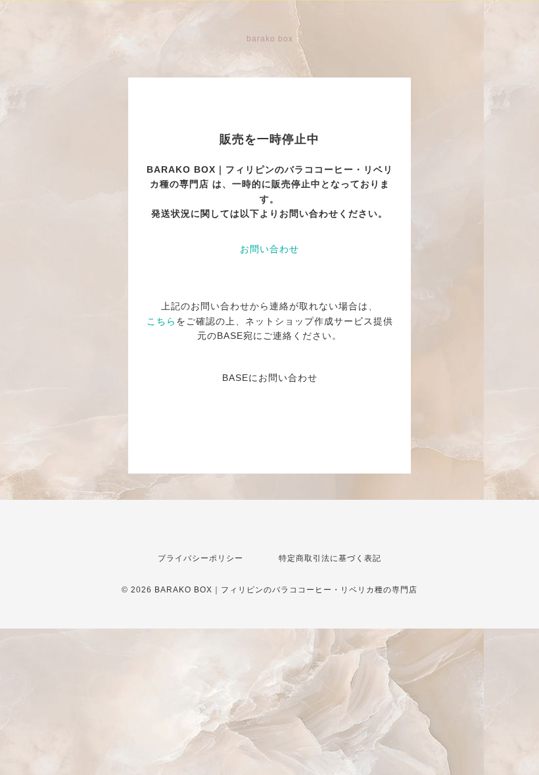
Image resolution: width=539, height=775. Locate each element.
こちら (161, 321)
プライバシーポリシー (200, 558)
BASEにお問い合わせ (269, 377)
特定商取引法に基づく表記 (330, 558)
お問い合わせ (269, 249)
